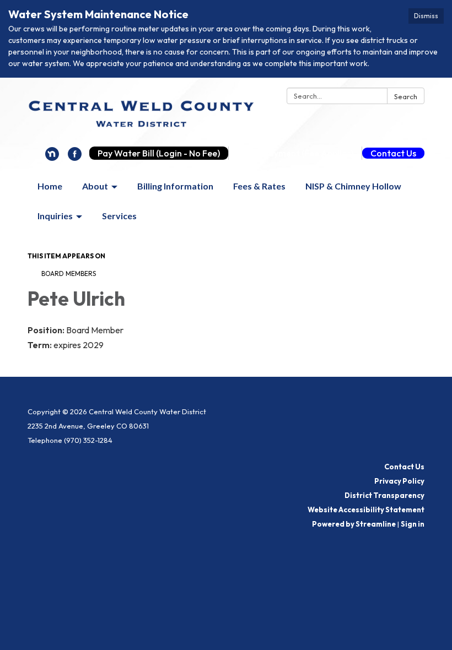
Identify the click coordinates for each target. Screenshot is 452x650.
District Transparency (384, 495)
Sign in (412, 523)
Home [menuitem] (49, 186)
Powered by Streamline (354, 523)
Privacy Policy (399, 480)
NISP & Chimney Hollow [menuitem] (353, 186)
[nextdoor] (52, 157)
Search (405, 96)
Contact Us (393, 153)
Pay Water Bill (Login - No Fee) (159, 153)
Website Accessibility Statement (366, 509)
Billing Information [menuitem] (175, 186)
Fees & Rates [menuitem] (259, 186)
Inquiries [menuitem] (55, 215)
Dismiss (426, 16)
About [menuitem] (95, 186)
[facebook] (75, 157)
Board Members (68, 273)
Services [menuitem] (119, 215)
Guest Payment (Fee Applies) (295, 153)
